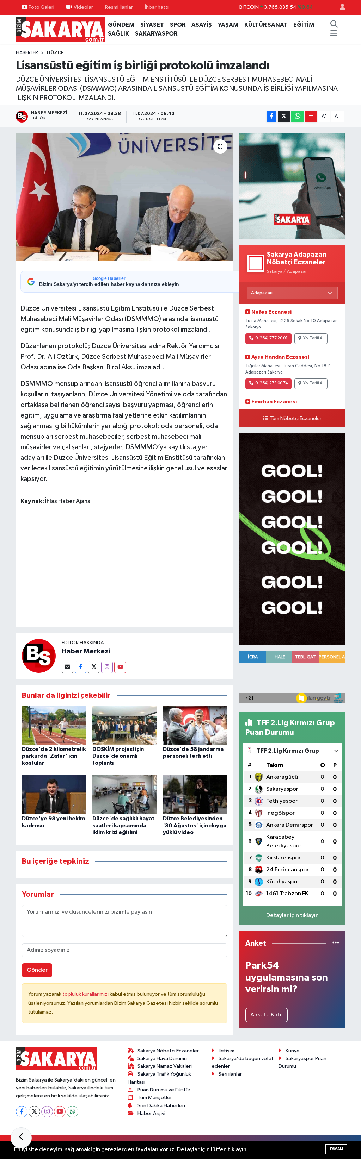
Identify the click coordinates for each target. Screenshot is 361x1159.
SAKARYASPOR (156, 34)
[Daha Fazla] (311, 116)
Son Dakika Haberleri (161, 1105)
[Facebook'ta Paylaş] (271, 116)
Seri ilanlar (230, 1074)
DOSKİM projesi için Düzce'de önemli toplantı (118, 755)
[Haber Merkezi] (39, 656)
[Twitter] (93, 667)
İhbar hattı (157, 7)
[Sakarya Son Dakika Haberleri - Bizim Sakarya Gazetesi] (60, 29)
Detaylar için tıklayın (292, 916)
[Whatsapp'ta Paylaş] (297, 116)
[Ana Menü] (333, 33)
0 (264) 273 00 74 (271, 383)
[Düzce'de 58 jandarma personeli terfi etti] (195, 725)
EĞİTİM (303, 25)
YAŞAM (228, 25)
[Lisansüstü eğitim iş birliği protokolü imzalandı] (124, 197)
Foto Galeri (41, 7)
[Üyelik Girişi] (339, 7)
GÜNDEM (121, 25)
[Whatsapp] (72, 1111)
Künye (293, 1050)
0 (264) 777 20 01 (271, 338)
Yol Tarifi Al (313, 338)
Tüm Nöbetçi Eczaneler (296, 418)
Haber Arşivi (151, 1113)
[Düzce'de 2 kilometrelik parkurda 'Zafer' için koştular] (54, 725)
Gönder (37, 970)
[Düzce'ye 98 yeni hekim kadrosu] (54, 794)
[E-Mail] (67, 667)
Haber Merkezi (86, 651)
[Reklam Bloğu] (292, 186)
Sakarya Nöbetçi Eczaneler (168, 1050)
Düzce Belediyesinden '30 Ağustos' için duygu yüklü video (194, 825)
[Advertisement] (148, 567)
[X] (34, 1111)
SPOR (177, 25)
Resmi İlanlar (119, 7)
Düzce (55, 52)
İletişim (226, 1050)
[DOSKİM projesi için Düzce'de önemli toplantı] (124, 725)
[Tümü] (335, 943)
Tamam (336, 1149)
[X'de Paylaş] (284, 116)
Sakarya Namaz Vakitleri (164, 1066)
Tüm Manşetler (154, 1097)
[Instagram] (107, 667)
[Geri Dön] (21, 1137)
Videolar (83, 7)
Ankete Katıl (266, 1015)
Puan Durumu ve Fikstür (163, 1089)
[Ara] (334, 25)
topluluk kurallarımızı (86, 994)
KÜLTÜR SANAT (265, 25)
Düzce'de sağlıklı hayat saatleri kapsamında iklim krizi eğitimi (123, 825)
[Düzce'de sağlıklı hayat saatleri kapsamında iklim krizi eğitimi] (124, 794)
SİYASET (152, 25)
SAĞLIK (118, 34)
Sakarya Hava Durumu (162, 1058)
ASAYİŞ (201, 25)
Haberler (27, 52)
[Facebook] (80, 667)
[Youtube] (120, 667)
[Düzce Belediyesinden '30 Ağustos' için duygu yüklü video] (195, 794)
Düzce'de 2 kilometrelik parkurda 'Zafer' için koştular (54, 755)
